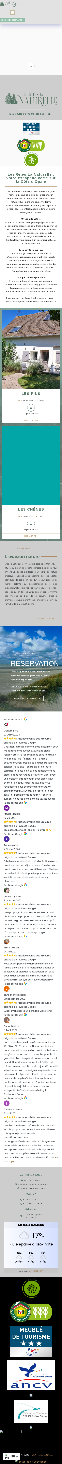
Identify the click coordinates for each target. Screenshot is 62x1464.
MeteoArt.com (36, 1271)
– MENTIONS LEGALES (41, 1455)
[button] (12, 12)
